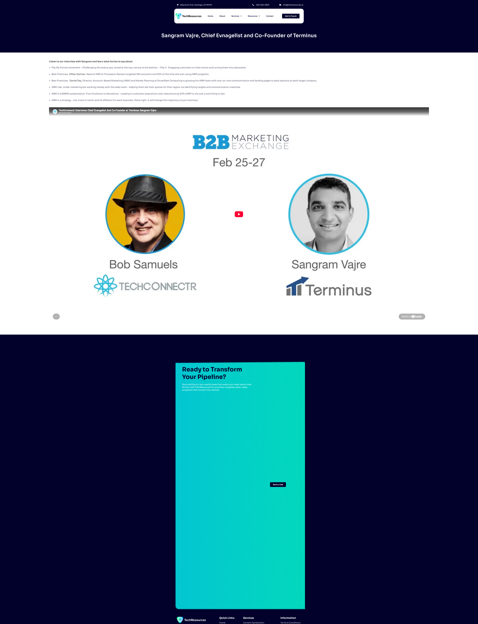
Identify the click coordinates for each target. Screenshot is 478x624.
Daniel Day (75, 80)
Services (235, 16)
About (222, 16)
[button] (236, 16)
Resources (253, 16)
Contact (269, 16)
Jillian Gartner (77, 74)
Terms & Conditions (290, 622)
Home (210, 16)
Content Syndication (253, 622)
